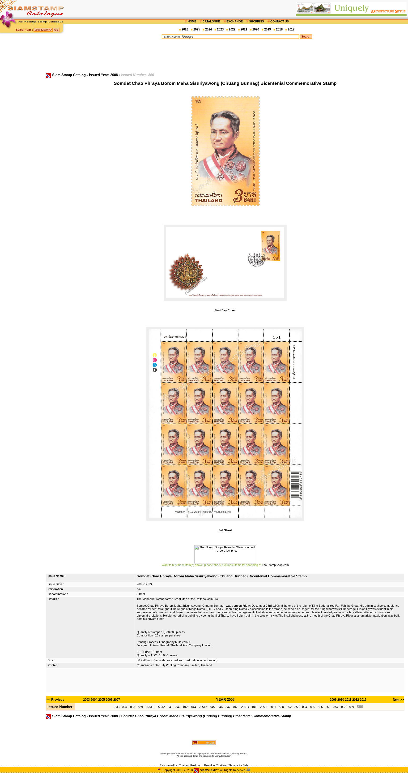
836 (117, 707)
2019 (267, 29)
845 (212, 707)
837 (124, 707)
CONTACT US (279, 21)
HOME (192, 21)
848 (235, 707)
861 (328, 707)
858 (343, 707)
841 (170, 707)
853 (296, 707)
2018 (279, 29)
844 (193, 707)
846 (220, 707)
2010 (340, 699)
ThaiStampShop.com (275, 565)
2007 (116, 699)
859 (351, 707)
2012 (355, 699)
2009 (333, 699)
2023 (220, 29)
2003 (86, 699)
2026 (185, 29)
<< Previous (55, 699)
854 (304, 707)
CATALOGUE (211, 21)
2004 (94, 699)
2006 (109, 699)
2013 (363, 699)
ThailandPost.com (190, 765)
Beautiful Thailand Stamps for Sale (226, 765)
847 (227, 707)
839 (140, 707)
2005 (101, 699)
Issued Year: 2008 (104, 75)
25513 (203, 707)
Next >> (398, 699)
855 (312, 707)
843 (185, 707)
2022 (232, 29)
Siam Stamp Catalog (69, 75)
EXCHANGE (234, 21)
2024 (208, 29)
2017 (291, 29)
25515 (264, 707)
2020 (255, 29)
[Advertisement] (237, 55)
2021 (244, 29)
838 (132, 707)
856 (320, 707)
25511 (150, 707)
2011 (348, 699)
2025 (196, 29)
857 (335, 707)
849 (254, 707)
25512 (161, 707)
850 (281, 707)
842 (177, 707)
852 (289, 707)
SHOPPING (256, 21)
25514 (245, 707)
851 (273, 707)
